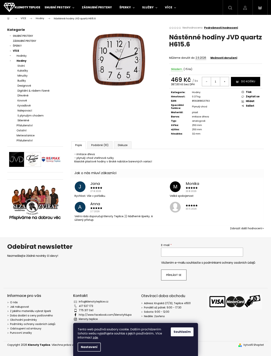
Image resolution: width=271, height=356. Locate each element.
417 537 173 (86, 306)
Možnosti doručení (223, 58)
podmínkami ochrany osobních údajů (229, 263)
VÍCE (16, 51)
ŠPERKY (17, 46)
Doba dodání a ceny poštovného (31, 315)
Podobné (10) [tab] (100, 145)
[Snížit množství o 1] (206, 81)
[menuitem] (59, 7)
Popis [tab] (78, 145)
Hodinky (22, 56)
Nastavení (89, 347)
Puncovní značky (21, 333)
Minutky (23, 75)
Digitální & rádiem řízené (34, 91)
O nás (14, 302)
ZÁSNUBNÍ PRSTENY (24, 41)
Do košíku (248, 81)
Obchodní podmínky (23, 320)
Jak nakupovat (19, 307)
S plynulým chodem (31, 115)
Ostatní (21, 130)
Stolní (21, 66)
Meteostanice (26, 135)
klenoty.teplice (88, 319)
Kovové (22, 100)
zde (95, 337)
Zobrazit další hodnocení (246, 228)
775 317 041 (86, 310)
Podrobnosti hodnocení (221, 28)
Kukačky (23, 70)
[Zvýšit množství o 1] (224, 81)
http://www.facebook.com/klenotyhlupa (105, 315)
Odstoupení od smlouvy (25, 328)
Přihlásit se (173, 275)
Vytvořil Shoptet (253, 345)
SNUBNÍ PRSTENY (23, 36)
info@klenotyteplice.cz (93, 301)
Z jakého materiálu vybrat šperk (30, 311)
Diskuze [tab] (123, 145)
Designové (24, 86)
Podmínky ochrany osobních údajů (32, 324)
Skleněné (23, 120)
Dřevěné (23, 95)
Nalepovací (25, 110)
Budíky (22, 80)
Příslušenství (25, 125)
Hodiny (21, 61)
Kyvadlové (24, 105)
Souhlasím (182, 332)
